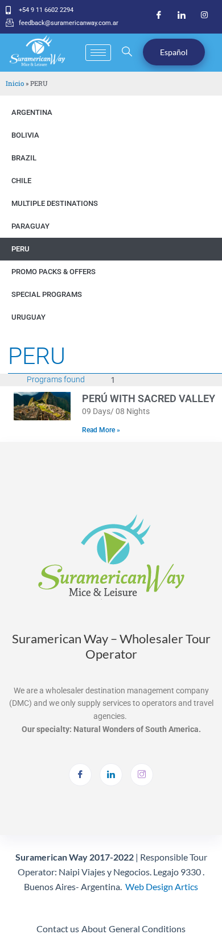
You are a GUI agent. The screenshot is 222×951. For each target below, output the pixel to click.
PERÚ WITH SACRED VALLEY (148, 398)
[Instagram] (204, 15)
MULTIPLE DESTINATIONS (54, 203)
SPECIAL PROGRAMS (46, 294)
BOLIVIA (25, 135)
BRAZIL (23, 158)
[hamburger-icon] (98, 52)
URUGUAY (28, 317)
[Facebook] (158, 15)
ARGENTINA (31, 112)
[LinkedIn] (181, 15)
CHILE (21, 180)
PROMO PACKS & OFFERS (53, 271)
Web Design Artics (161, 886)
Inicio (15, 83)
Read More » (101, 430)
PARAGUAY (30, 226)
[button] (127, 53)
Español (174, 52)
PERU (20, 249)
